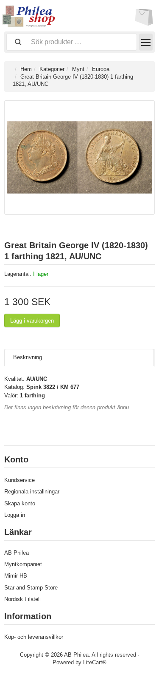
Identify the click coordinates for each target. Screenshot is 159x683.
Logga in (14, 515)
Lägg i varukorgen (32, 320)
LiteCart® (94, 662)
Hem (26, 69)
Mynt (78, 69)
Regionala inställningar (31, 491)
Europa (100, 69)
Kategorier (51, 69)
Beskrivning (27, 357)
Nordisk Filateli (22, 599)
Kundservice (19, 480)
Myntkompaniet (23, 564)
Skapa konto (19, 503)
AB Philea (16, 553)
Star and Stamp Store (31, 587)
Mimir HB (15, 575)
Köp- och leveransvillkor (33, 637)
